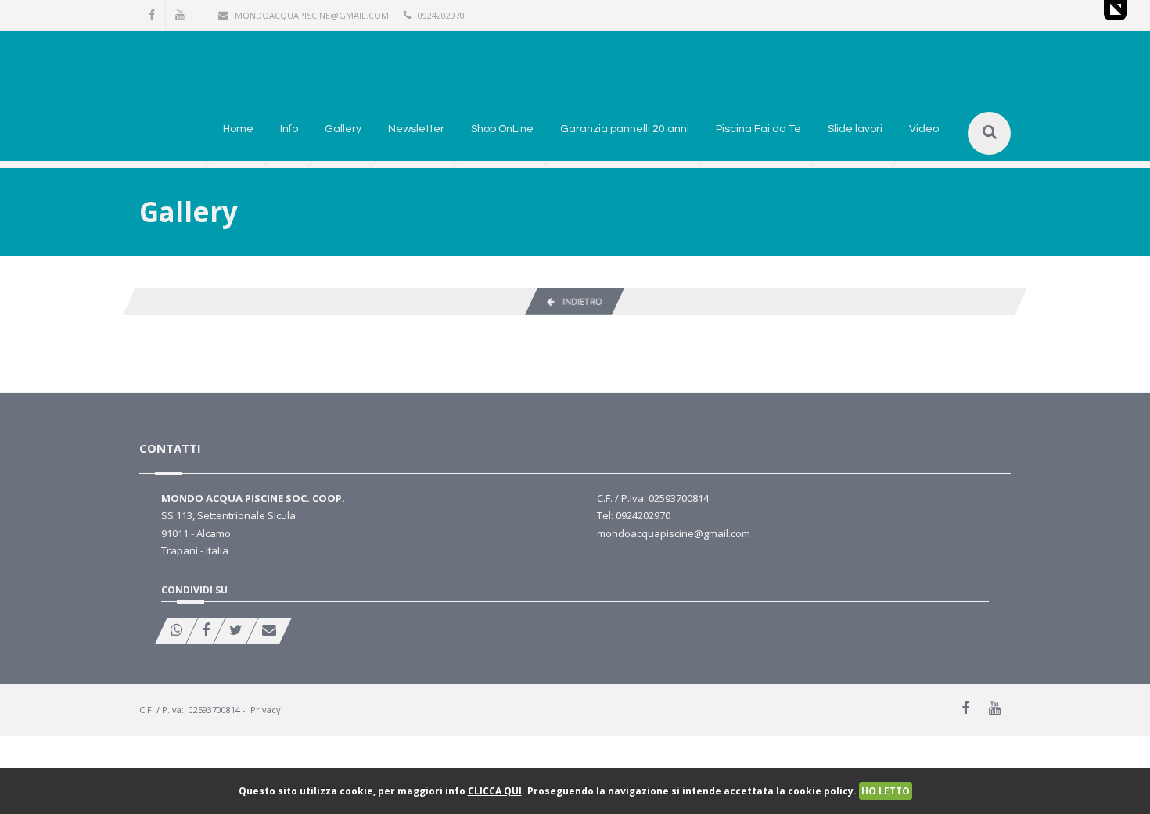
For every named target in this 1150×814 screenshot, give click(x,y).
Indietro (578, 301)
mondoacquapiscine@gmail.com (312, 15)
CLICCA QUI (495, 791)
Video (924, 129)
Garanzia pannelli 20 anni (624, 129)
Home (238, 129)
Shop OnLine (502, 129)
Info (289, 129)
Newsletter (416, 129)
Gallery (343, 129)
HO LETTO (885, 791)
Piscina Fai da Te (758, 129)
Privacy (265, 709)
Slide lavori (855, 129)
